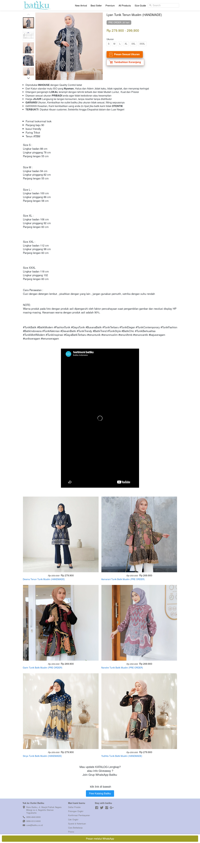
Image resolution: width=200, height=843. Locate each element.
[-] (97, 808)
